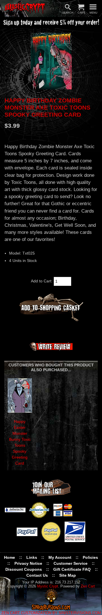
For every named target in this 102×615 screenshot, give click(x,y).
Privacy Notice (28, 563)
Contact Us (37, 575)
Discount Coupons (23, 569)
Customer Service (71, 563)
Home (9, 557)
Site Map (67, 575)
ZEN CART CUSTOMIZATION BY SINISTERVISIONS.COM (51, 613)
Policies (90, 557)
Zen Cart (88, 586)
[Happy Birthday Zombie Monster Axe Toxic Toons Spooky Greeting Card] (51, 61)
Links (31, 557)
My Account (59, 557)
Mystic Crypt (47, 586)
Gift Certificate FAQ (72, 569)
